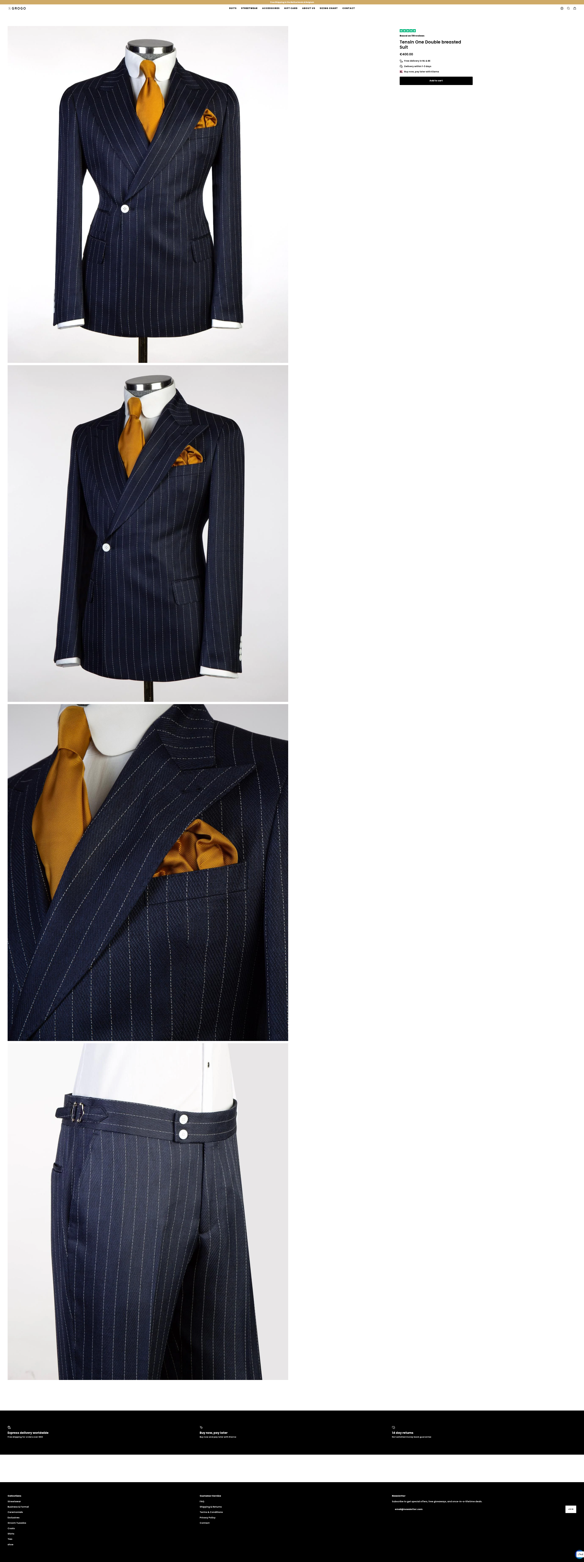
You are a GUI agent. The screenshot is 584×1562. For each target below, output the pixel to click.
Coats (11, 1528)
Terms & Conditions (211, 1512)
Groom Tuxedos (17, 1522)
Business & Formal (18, 1506)
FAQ (202, 1501)
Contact (205, 1522)
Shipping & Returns (211, 1506)
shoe (10, 1544)
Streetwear (14, 1501)
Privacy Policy (208, 1517)
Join (571, 1509)
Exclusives (13, 1517)
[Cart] (575, 8)
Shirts (11, 1533)
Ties (10, 1539)
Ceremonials (15, 1512)
